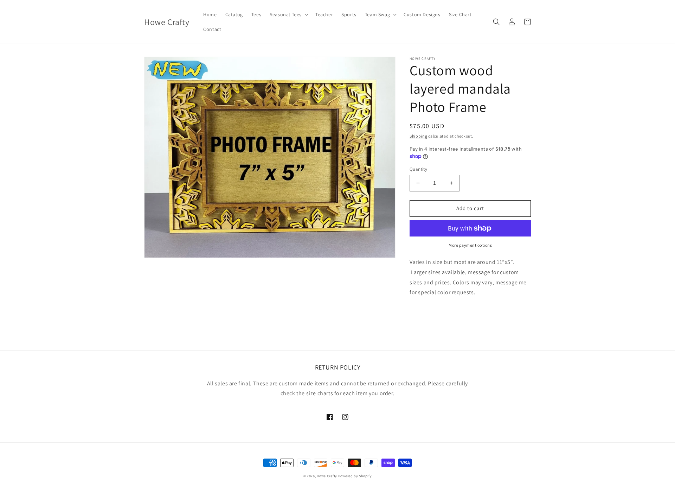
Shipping (419, 136)
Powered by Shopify (355, 476)
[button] (288, 14)
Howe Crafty (327, 476)
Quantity (418, 169)
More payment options (470, 245)
